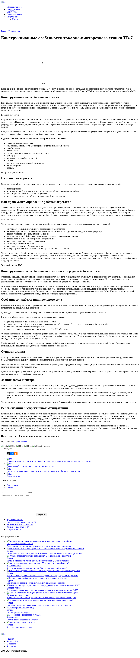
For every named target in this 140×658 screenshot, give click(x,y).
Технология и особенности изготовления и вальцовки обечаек (36, 583)
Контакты (11, 646)
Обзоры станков (14, 7)
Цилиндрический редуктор (19, 612)
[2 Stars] (12, 446)
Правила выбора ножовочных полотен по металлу (30, 466)
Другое (15, 19)
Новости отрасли (15, 14)
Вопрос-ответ (14, 31)
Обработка (12, 12)
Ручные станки (14, 565)
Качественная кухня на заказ (20, 627)
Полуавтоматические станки (20, 543)
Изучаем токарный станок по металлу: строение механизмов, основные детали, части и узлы (50, 461)
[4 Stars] (28, 446)
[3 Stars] (20, 446)
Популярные (12, 485)
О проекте (11, 644)
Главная (4, 31)
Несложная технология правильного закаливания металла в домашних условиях (44, 553)
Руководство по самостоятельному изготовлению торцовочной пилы (39, 546)
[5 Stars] (37, 446)
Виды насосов (13, 476)
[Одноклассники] (16, 453)
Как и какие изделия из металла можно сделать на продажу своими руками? (42, 575)
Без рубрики (12, 17)
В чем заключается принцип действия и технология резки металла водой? (41, 597)
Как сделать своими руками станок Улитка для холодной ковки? (37, 568)
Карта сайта (12, 641)
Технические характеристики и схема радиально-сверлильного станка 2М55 (42, 590)
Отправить (41, 515)
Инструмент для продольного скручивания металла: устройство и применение (43, 471)
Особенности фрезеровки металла (22, 620)
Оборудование (13, 9)
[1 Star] (4, 446)
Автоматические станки (18, 595)
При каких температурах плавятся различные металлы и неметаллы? (39, 605)
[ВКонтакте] (12, 453)
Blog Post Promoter (20, 441)
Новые (10, 488)
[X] (8, 453)
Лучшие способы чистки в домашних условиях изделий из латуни (38, 561)
